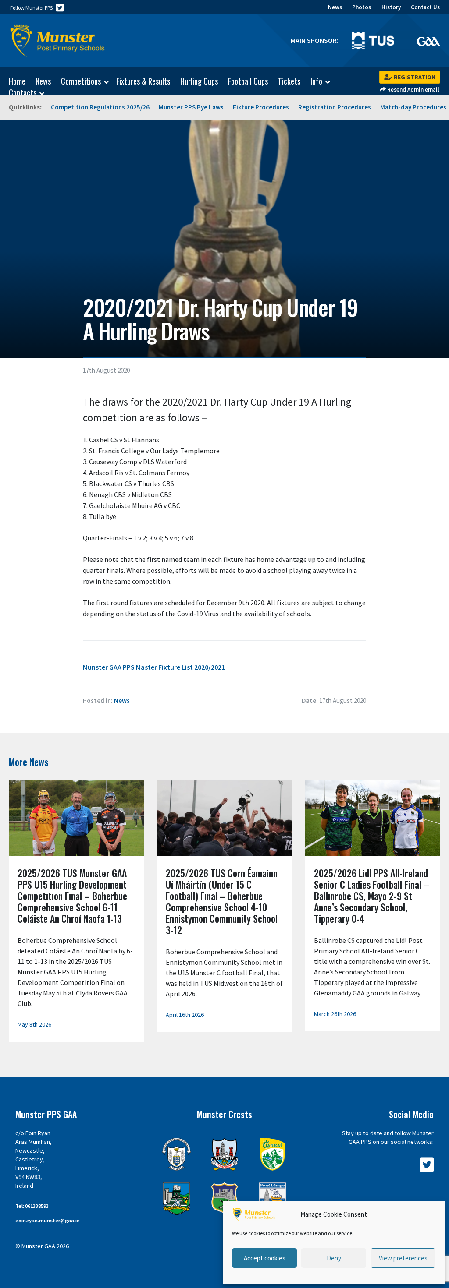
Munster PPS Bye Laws (191, 107)
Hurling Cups (199, 81)
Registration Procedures (334, 107)
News (335, 7)
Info (316, 81)
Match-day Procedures (413, 107)
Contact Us (425, 7)
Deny (334, 1258)
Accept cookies (264, 1258)
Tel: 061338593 (32, 1206)
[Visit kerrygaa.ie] (272, 1154)
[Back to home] (58, 41)
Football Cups (248, 81)
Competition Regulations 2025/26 (100, 107)
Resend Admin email (412, 89)
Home (17, 81)
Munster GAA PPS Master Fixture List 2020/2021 (154, 667)
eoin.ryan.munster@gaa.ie (47, 1220)
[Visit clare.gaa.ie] (176, 1154)
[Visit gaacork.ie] (224, 1154)
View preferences (403, 1258)
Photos (361, 7)
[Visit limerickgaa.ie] (176, 1198)
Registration (413, 77)
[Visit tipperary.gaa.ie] (224, 1198)
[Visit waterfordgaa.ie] (272, 1198)
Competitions (81, 81)
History (391, 7)
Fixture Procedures (261, 107)
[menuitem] (12, 81)
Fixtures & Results (143, 81)
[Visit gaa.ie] (428, 40)
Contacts (22, 93)
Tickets (289, 81)
